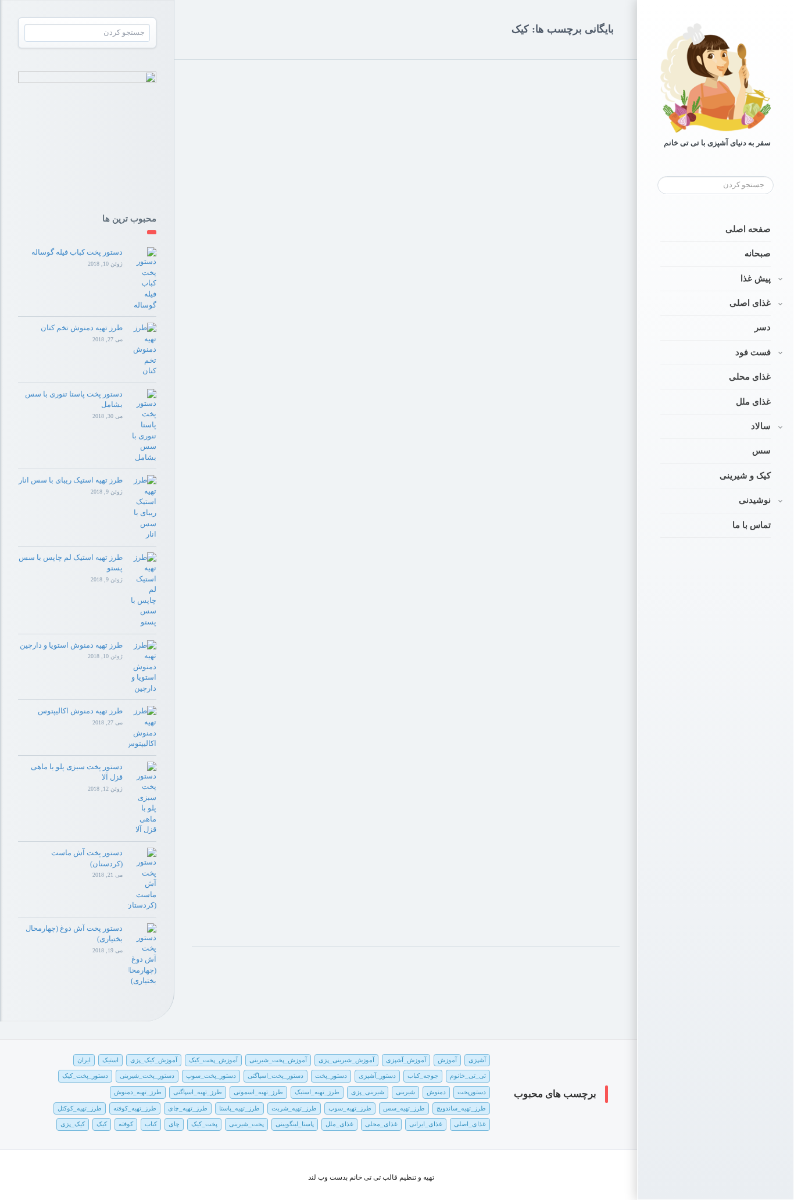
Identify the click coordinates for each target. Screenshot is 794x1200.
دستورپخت (471, 1091)
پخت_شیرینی (246, 1123)
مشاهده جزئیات (233, 324)
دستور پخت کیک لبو (570, 535)
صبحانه (758, 253)
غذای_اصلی (470, 1123)
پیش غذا (756, 278)
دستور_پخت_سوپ (211, 1075)
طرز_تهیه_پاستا (239, 1108)
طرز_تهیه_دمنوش (138, 1091)
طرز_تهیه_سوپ (349, 1108)
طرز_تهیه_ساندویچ (461, 1108)
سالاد (761, 426)
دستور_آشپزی (377, 1075)
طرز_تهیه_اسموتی (258, 1091)
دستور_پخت (331, 1075)
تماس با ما (751, 525)
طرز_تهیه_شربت (294, 1108)
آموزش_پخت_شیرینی (278, 1059)
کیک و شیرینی (745, 475)
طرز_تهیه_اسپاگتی (197, 1091)
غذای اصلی (750, 303)
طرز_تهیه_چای (188, 1108)
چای (174, 1123)
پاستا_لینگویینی (295, 1123)
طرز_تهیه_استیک (317, 1091)
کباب (151, 1123)
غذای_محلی (381, 1123)
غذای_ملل (339, 1123)
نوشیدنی (755, 500)
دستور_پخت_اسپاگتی (275, 1075)
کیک (101, 1123)
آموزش (447, 1059)
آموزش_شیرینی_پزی (346, 1059)
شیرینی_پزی (367, 1091)
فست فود (753, 352)
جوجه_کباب (422, 1075)
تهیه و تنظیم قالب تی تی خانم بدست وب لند (371, 1177)
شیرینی (405, 1091)
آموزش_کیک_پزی (153, 1059)
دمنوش (436, 1091)
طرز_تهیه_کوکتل (80, 1108)
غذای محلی (750, 376)
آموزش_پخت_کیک (213, 1059)
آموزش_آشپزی (406, 1059)
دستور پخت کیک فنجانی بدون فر (329, 272)
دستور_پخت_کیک (85, 1075)
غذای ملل (753, 401)
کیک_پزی (72, 1123)
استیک (110, 1059)
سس (761, 450)
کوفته (126, 1123)
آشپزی (477, 1059)
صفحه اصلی (748, 229)
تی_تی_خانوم (468, 1075)
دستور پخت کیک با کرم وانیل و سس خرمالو (528, 249)
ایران (84, 1059)
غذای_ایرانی (425, 1123)
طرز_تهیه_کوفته (134, 1108)
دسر (762, 327)
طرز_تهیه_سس (404, 1108)
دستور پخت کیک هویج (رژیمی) (551, 821)
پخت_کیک (204, 1123)
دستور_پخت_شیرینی (147, 1075)
